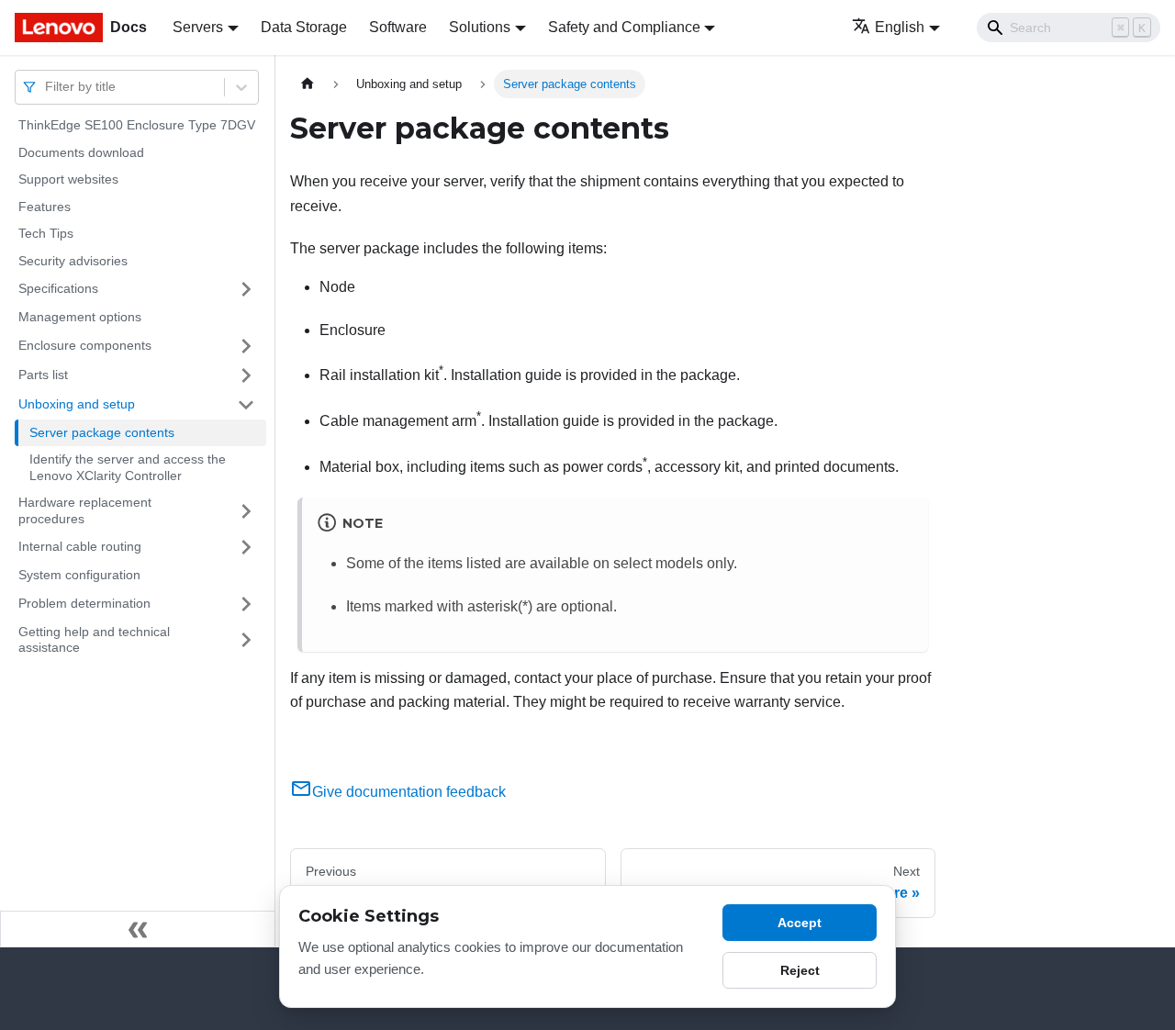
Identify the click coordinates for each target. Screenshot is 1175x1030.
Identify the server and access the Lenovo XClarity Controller (127, 467)
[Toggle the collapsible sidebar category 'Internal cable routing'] (246, 547)
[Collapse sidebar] (137, 929)
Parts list (43, 374)
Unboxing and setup (76, 404)
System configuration (79, 574)
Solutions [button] (479, 27)
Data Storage (304, 27)
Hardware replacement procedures (84, 510)
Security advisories (73, 260)
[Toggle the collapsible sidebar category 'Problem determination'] (246, 604)
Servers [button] (198, 27)
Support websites (68, 179)
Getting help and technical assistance (94, 639)
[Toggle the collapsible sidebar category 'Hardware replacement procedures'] (246, 510)
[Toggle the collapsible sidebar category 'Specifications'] (246, 289)
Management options (79, 316)
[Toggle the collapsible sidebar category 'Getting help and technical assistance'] (246, 640)
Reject (800, 970)
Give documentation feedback (409, 792)
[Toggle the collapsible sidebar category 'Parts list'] (246, 375)
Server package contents (101, 432)
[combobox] (47, 86)
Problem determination (84, 603)
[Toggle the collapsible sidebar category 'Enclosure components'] (246, 346)
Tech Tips (45, 233)
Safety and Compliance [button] (624, 27)
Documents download (81, 152)
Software (398, 27)
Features (44, 206)
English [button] (899, 27)
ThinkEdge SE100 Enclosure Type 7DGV (136, 125)
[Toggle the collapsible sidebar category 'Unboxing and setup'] (246, 405)
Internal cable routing (79, 546)
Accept (800, 922)
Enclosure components (84, 345)
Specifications (58, 288)
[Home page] (307, 84)
